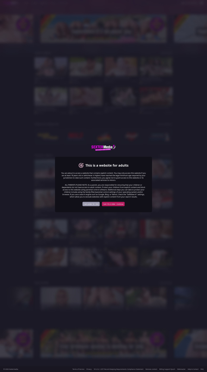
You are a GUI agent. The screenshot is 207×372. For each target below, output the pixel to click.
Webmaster (181, 369)
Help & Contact (193, 369)
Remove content (151, 369)
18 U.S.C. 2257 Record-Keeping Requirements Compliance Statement (118, 369)
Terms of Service (78, 369)
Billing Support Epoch (167, 369)
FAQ (202, 369)
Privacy (89, 369)
